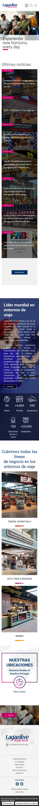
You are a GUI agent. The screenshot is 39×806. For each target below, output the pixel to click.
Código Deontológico (19, 789)
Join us (10, 715)
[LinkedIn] (17, 784)
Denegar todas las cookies (26, 803)
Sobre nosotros (19, 759)
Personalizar (8, 803)
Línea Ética (19, 792)
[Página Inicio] (10, 5)
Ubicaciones (19, 765)
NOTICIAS (19, 767)
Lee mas (10, 386)
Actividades (19, 762)
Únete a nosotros (19, 770)
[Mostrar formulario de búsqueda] (31, 5)
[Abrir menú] (35, 5)
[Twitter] (21, 784)
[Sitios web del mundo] (26, 5)
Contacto (19, 773)
